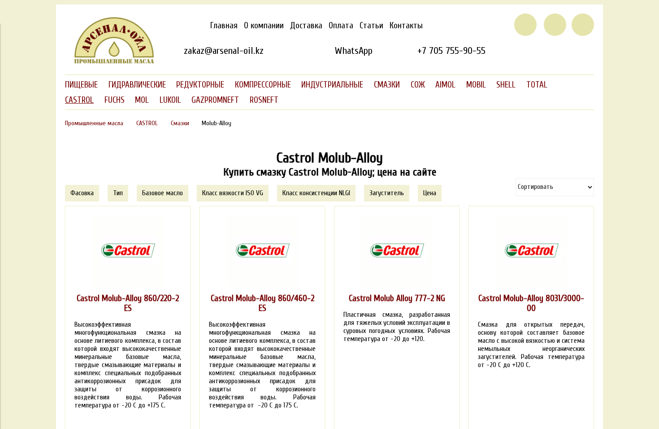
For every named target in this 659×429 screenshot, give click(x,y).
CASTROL (147, 123)
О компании (264, 26)
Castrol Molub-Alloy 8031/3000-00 (531, 303)
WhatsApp (353, 51)
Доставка (306, 26)
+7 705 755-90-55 (451, 51)
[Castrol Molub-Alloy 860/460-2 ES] (262, 251)
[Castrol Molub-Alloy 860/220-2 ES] (128, 251)
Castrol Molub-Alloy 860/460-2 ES (262, 303)
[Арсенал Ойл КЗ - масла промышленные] (110, 62)
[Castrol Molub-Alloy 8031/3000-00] (531, 251)
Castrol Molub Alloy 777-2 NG (397, 298)
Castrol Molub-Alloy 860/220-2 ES (128, 303)
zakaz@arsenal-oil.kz (224, 51)
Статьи (371, 26)
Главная (224, 26)
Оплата (341, 26)
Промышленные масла (94, 123)
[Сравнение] (555, 24)
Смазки (180, 123)
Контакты (406, 26)
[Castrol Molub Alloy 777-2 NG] (397, 251)
